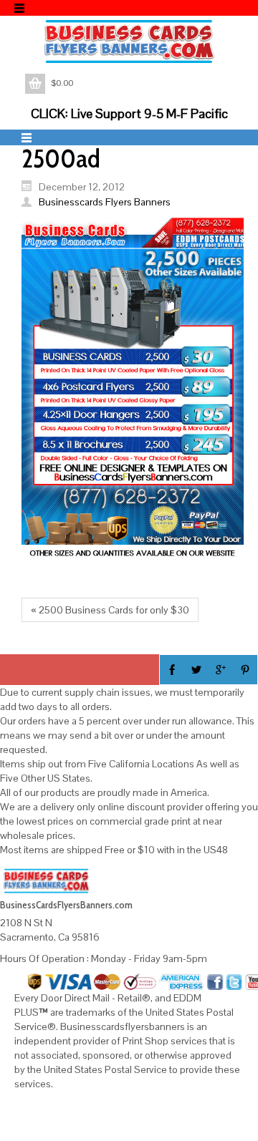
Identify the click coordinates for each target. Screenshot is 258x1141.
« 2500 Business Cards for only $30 (110, 609)
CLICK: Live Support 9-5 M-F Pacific (129, 113)
